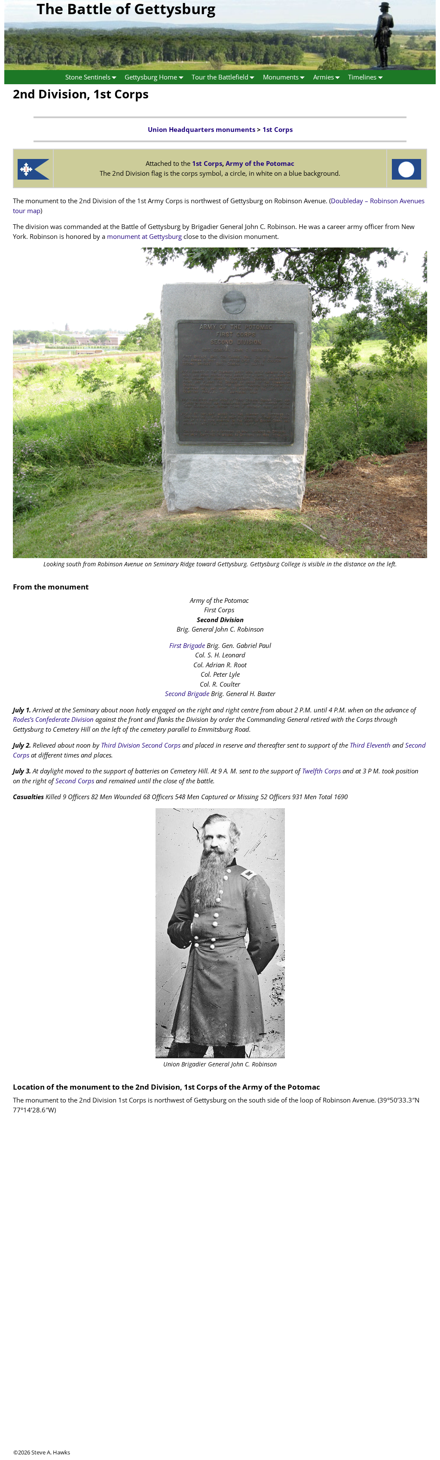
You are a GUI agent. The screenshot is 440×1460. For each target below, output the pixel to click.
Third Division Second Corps (140, 745)
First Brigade (187, 645)
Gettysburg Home (151, 77)
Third (357, 745)
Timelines (362, 77)
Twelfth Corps (321, 771)
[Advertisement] (220, 1388)
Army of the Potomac (260, 163)
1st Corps (278, 129)
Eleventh (379, 745)
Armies (323, 77)
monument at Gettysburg (144, 236)
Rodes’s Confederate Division (53, 719)
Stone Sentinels (87, 77)
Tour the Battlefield (220, 77)
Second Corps (74, 780)
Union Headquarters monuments (201, 129)
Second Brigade (187, 693)
